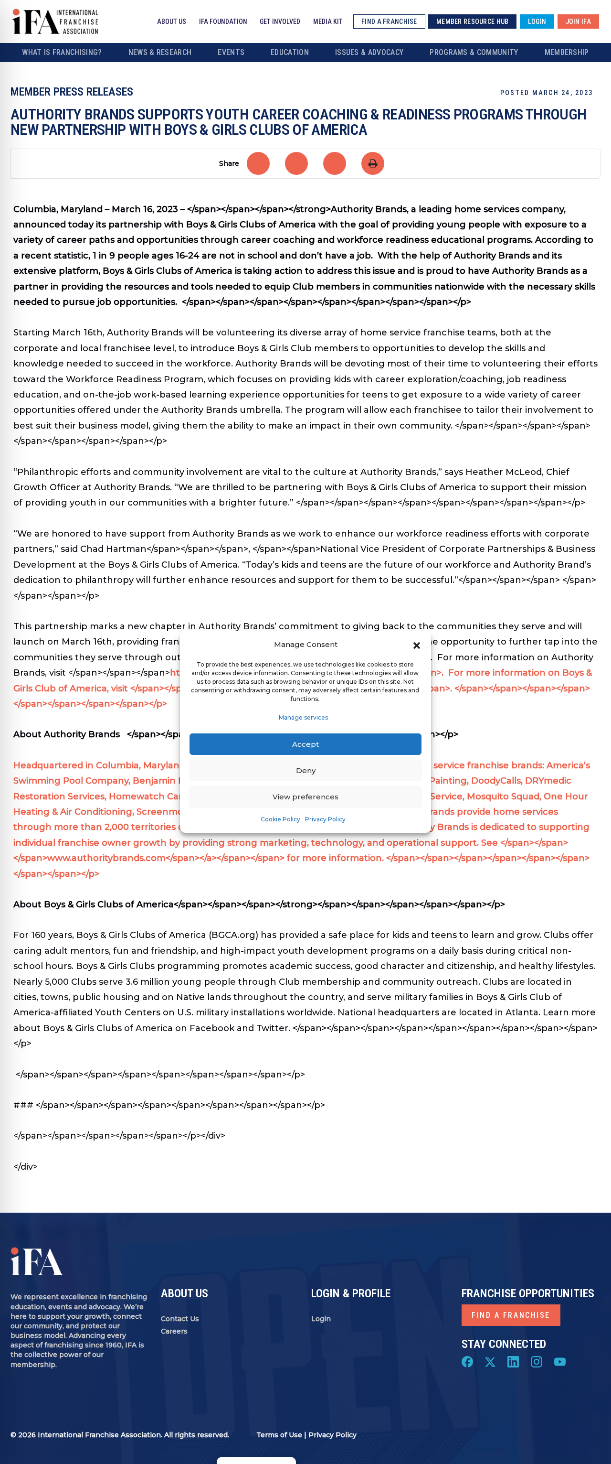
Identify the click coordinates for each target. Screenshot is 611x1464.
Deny (306, 770)
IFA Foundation (223, 21)
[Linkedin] (513, 1361)
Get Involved (280, 21)
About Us (171, 21)
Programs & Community (474, 52)
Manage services (303, 717)
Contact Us (180, 1318)
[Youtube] (560, 1361)
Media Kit (328, 21)
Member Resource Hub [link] (472, 21)
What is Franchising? (62, 52)
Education (290, 52)
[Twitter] (490, 1361)
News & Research (160, 52)
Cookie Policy (280, 819)
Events (231, 52)
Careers (174, 1331)
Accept (305, 744)
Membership (567, 52)
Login (321, 1318)
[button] (416, 644)
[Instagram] (536, 1361)
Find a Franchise (511, 1315)
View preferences (305, 796)
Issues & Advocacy (369, 52)
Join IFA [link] (578, 21)
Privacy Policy (325, 819)
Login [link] (537, 21)
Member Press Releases (72, 91)
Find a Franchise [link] (389, 21)
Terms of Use (279, 1435)
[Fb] (467, 1361)
